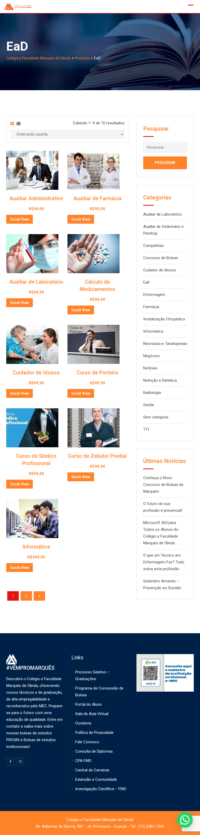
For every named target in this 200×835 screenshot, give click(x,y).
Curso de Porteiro (97, 372)
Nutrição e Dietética (160, 380)
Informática (36, 547)
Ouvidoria (83, 723)
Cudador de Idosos (159, 270)
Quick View (19, 219)
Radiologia (152, 392)
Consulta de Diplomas (94, 751)
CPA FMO (83, 760)
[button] (185, 820)
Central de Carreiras (92, 770)
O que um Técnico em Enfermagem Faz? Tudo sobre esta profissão (163, 562)
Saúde (148, 405)
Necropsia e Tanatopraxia (165, 343)
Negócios (151, 355)
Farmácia (151, 306)
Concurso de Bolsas (160, 257)
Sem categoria (155, 417)
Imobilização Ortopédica (164, 319)
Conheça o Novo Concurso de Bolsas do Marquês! (163, 485)
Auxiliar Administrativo (36, 198)
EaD (146, 282)
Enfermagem (154, 294)
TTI (146, 429)
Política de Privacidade (94, 732)
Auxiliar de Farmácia (97, 198)
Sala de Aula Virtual (91, 713)
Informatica (153, 331)
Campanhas (153, 245)
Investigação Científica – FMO (100, 789)
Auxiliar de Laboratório (36, 282)
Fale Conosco (87, 742)
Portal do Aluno (88, 704)
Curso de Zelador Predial (97, 456)
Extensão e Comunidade (96, 779)
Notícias (150, 368)
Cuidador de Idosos (36, 372)
